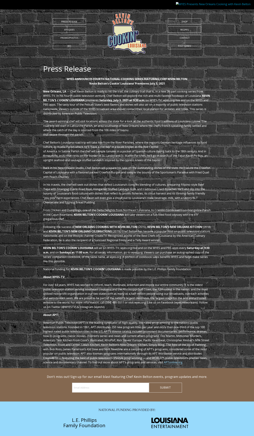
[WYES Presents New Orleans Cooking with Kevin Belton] (127, 33)
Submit (165, 387)
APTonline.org (173, 362)
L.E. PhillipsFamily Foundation (84, 423)
